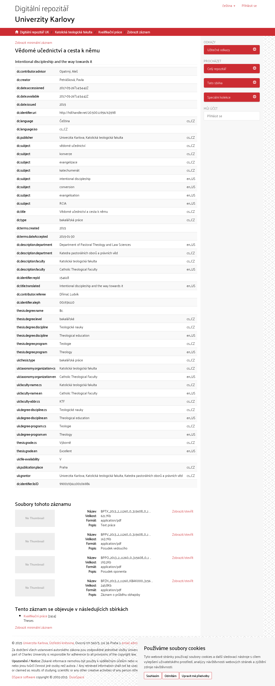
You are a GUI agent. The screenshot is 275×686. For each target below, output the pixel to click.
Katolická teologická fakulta (73, 32)
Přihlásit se (214, 116)
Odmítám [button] (171, 675)
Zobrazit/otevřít (182, 511)
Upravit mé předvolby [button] (195, 675)
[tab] (232, 50)
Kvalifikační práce (110, 32)
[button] (228, 5)
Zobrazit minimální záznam (33, 42)
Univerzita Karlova (35, 643)
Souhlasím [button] (152, 675)
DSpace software (23, 677)
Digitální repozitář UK (34, 32)
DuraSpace (76, 677)
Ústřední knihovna (61, 643)
